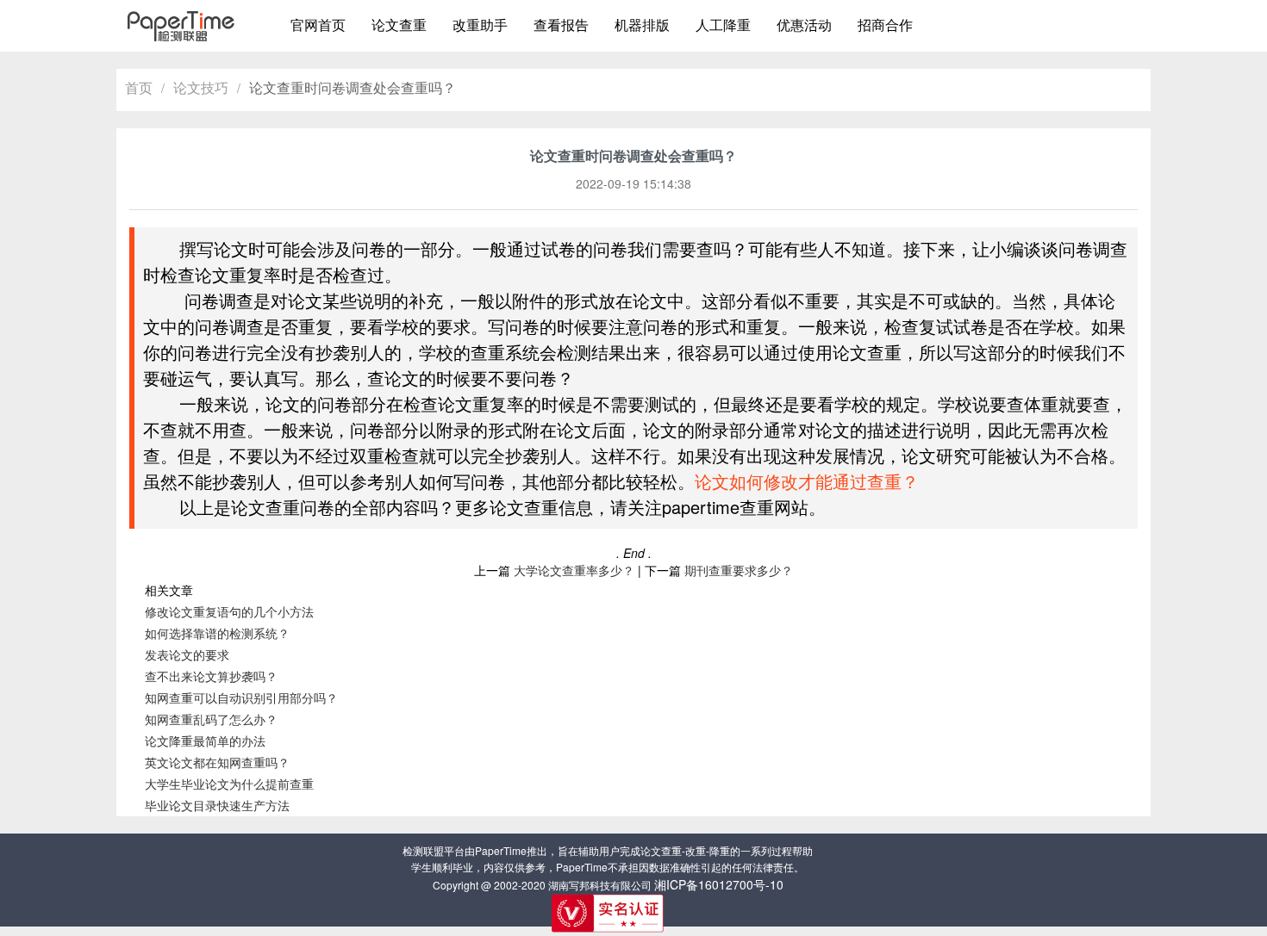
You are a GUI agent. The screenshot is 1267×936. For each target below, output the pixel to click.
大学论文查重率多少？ (574, 570)
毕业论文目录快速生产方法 (217, 805)
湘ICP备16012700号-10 (718, 884)
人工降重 (723, 24)
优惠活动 (804, 24)
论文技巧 (200, 87)
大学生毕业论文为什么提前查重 (229, 783)
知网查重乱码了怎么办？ (211, 719)
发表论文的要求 (187, 654)
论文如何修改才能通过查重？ (807, 480)
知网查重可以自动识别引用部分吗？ (241, 697)
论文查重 (399, 24)
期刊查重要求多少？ (738, 570)
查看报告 (561, 24)
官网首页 (318, 24)
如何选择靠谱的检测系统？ (217, 633)
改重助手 (480, 24)
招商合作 (885, 24)
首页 (139, 87)
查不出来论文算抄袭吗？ (211, 676)
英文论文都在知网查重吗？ (217, 762)
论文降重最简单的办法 (205, 740)
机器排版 (642, 24)
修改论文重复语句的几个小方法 (229, 611)
